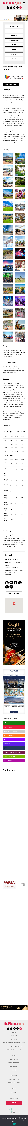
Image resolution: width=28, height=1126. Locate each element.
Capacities (14, 49)
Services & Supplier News (12, 752)
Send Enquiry (11, 85)
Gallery (14, 31)
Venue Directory (14, 1079)
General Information (11, 731)
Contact (14, 58)
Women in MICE (8, 760)
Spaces (14, 45)
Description (14, 26)
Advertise (14, 1103)
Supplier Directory (14, 1083)
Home (14, 1032)
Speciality (14, 54)
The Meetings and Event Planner (14, 1043)
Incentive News (9, 735)
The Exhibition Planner (14, 1046)
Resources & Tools (14, 1063)
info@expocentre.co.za (15, 562)
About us (14, 1035)
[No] (26, 1120)
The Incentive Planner (14, 1050)
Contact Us (14, 1098)
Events (14, 1088)
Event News (8, 727)
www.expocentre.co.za (11, 567)
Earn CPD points (14, 1066)
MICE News (7, 739)
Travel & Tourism (9, 756)
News (5, 748)
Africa (6, 723)
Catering (14, 35)
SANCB (14, 1070)
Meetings (14, 1039)
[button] (14, 604)
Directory (14, 1076)
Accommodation (14, 40)
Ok (14, 1123)
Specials (14, 1092)
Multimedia (7, 744)
